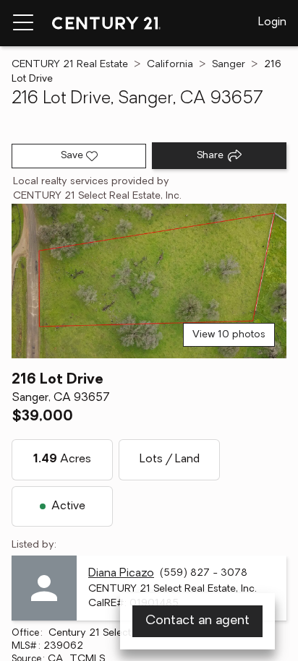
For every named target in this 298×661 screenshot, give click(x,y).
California (170, 64)
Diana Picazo (121, 573)
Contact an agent (197, 621)
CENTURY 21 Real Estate (70, 64)
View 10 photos (228, 334)
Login (272, 22)
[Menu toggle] (23, 23)
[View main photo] (149, 281)
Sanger (228, 64)
